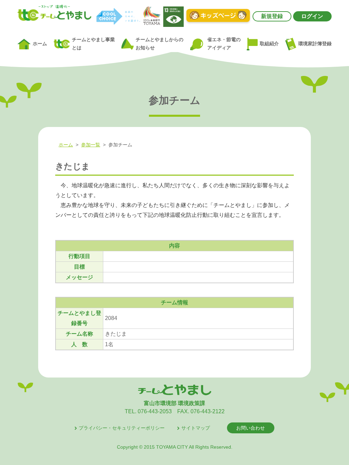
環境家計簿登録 (315, 43)
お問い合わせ (250, 428)
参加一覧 (90, 144)
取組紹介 (269, 43)
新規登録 (272, 16)
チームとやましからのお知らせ (159, 43)
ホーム (40, 43)
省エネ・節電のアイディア (223, 43)
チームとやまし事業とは (93, 43)
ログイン (312, 16)
